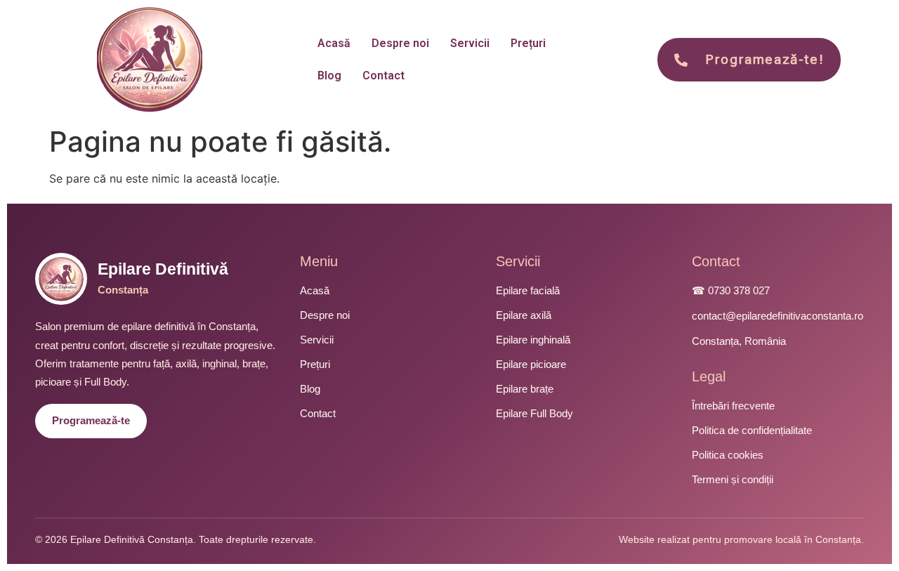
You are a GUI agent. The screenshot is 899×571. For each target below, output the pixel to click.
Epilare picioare (531, 364)
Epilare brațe (524, 389)
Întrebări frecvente (733, 406)
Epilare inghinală (533, 340)
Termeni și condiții (732, 479)
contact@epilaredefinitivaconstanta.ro (777, 316)
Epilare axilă (523, 315)
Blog (329, 75)
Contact (383, 75)
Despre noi (400, 43)
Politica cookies (727, 455)
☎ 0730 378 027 (731, 290)
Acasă (333, 43)
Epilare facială (528, 290)
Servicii (470, 43)
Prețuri (528, 43)
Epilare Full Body (534, 413)
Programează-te (91, 420)
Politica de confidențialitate (752, 430)
